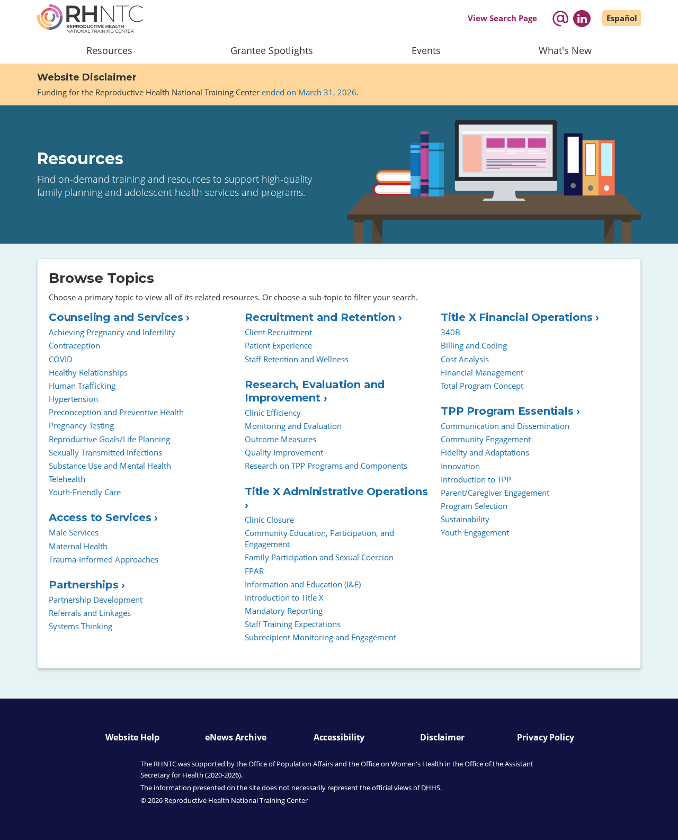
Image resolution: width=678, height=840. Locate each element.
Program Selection (474, 506)
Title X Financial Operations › (520, 317)
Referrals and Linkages (90, 612)
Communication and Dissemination (505, 426)
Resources (109, 50)
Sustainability (465, 519)
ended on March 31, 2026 (309, 92)
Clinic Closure (269, 519)
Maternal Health (78, 546)
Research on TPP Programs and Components (326, 465)
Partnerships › (87, 584)
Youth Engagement (475, 532)
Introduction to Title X (284, 597)
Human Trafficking (82, 385)
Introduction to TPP (476, 479)
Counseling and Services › (119, 317)
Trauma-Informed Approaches (103, 559)
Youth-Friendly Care (85, 492)
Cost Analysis (465, 359)
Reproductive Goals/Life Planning (109, 439)
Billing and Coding (474, 345)
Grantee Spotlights (271, 50)
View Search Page (502, 18)
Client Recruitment (278, 332)
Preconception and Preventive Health (116, 412)
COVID (61, 359)
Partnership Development (95, 599)
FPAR (254, 571)
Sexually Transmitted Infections (105, 452)
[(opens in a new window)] (582, 18)
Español (621, 18)
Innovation (460, 466)
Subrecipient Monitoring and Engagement (320, 637)
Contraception (74, 345)
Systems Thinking (80, 626)
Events (426, 50)
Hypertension (73, 399)
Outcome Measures (280, 439)
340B (450, 332)
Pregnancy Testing (81, 425)
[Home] (90, 18)
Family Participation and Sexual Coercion (319, 557)
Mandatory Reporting (284, 610)
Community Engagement (486, 439)
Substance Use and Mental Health (110, 465)
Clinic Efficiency (273, 412)
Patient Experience (278, 345)
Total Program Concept (482, 385)
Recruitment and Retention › (323, 317)
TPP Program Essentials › (510, 411)
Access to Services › (103, 517)
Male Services (74, 532)
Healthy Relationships (88, 372)
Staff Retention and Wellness (297, 359)
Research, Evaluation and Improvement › (315, 391)
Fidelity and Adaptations (485, 452)
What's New (565, 50)
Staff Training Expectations (293, 624)
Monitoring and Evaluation (293, 426)
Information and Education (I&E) (303, 584)
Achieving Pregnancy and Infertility (112, 332)
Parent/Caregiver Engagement (495, 492)
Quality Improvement (284, 452)
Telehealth (67, 478)
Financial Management (482, 372)
